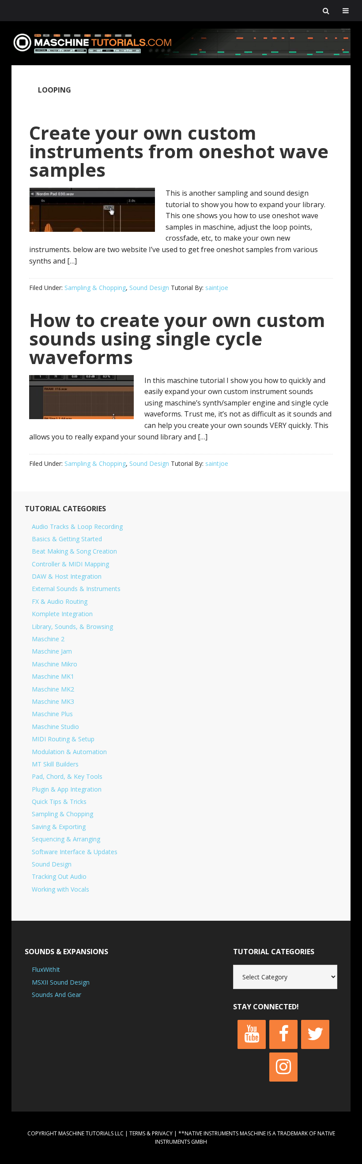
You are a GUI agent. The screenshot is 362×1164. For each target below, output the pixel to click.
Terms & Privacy (151, 1133)
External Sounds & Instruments (76, 588)
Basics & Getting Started (67, 539)
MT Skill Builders (55, 764)
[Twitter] (315, 1034)
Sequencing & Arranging (66, 839)
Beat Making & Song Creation (74, 551)
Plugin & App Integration (67, 789)
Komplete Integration (62, 614)
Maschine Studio (55, 726)
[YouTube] (252, 1034)
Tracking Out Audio (59, 876)
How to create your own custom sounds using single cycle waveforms (177, 338)
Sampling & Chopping (95, 287)
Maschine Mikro (54, 664)
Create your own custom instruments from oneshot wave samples (178, 151)
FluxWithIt (46, 969)
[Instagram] (283, 1067)
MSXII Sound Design (61, 982)
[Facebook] (283, 1034)
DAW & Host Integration (67, 576)
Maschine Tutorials (181, 43)
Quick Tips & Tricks (59, 801)
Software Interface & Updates (74, 852)
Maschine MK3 (53, 701)
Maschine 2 (48, 639)
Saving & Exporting (59, 826)
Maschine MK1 (53, 676)
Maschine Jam (52, 651)
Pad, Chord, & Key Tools (67, 776)
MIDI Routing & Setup (63, 739)
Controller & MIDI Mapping (70, 564)
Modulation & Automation (69, 751)
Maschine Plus (52, 714)
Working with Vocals (60, 889)
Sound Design (149, 287)
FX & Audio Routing (59, 601)
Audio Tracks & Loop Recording (77, 526)
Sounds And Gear (56, 994)
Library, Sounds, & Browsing (72, 626)
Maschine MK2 (53, 689)
